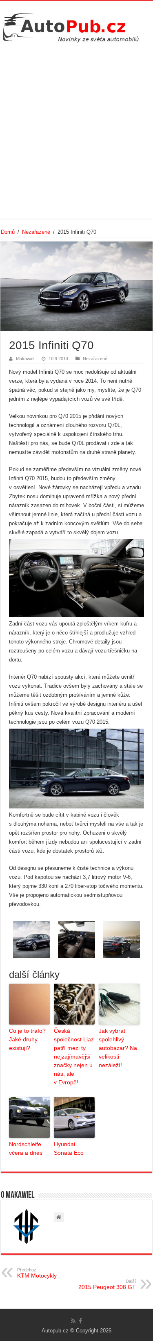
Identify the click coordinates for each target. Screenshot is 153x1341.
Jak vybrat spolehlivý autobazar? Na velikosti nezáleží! (118, 1047)
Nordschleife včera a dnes (25, 1148)
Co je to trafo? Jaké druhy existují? (27, 1039)
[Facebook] (80, 1321)
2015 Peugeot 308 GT (107, 1284)
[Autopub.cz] (76, 25)
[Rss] (73, 1321)
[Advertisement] (76, 129)
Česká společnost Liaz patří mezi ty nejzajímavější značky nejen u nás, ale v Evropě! (74, 1056)
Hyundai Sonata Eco (69, 1148)
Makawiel (25, 358)
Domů (8, 232)
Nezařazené (36, 232)
